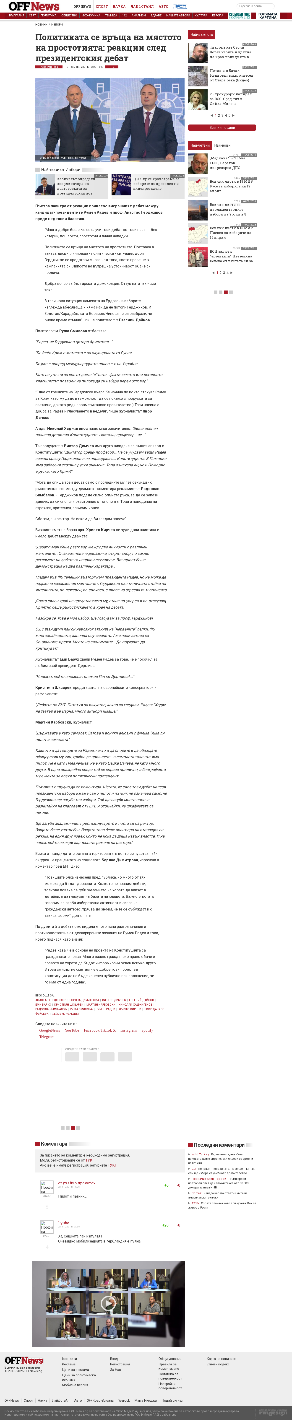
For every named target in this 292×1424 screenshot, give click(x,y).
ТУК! (112, 1165)
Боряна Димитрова (84, 1000)
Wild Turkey (200, 1154)
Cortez (197, 1193)
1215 (195, 1203)
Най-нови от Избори (60, 169)
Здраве (156, 15)
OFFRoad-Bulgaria (100, 1400)
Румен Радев (105, 1009)
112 (124, 15)
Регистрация (120, 1364)
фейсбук (42, 1013)
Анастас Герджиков (50, 1000)
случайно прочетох (77, 1182)
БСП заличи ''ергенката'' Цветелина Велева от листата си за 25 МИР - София (231, 258)
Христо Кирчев (129, 1009)
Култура (201, 15)
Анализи (139, 15)
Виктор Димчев (114, 1000)
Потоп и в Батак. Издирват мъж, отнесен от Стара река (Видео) (231, 75)
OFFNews (12, 1400)
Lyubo (63, 1222)
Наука (119, 6)
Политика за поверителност (170, 1376)
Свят (32, 15)
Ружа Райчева (49, 66)
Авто (163, 6)
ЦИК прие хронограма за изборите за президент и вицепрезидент (156, 183)
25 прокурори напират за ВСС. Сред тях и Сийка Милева (231, 99)
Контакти (69, 1359)
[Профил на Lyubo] (47, 1232)
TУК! (90, 1160)
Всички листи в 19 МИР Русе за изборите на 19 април (231, 186)
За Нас (115, 1370)
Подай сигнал (172, 1400)
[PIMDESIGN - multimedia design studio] (271, 1414)
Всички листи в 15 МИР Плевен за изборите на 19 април (231, 233)
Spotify (147, 1030)
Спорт (102, 6)
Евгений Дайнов (141, 1000)
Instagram (128, 1030)
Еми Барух (43, 1004)
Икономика (91, 15)
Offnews (82, 6)
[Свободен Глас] (240, 17)
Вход (114, 1359)
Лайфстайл (142, 6)
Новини (41, 24)
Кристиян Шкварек (68, 1004)
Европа (217, 15)
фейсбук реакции (65, 1013)
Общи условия (170, 1359)
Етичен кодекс (218, 1364)
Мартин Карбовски (101, 1004)
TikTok (106, 1030)
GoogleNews (49, 1030)
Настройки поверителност (170, 1386)
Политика (49, 15)
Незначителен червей (209, 1178)
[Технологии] (180, 7)
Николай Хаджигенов (135, 1004)
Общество (69, 15)
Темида (111, 15)
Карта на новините (221, 1359)
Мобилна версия (75, 1385)
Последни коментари (219, 1145)
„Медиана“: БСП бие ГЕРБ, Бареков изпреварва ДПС (227, 163)
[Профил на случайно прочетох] (47, 1192)
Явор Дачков (154, 1009)
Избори (57, 24)
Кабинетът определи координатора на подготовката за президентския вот (76, 185)
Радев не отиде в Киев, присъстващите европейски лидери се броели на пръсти (220, 1159)
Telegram (46, 1037)
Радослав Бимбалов (51, 1009)
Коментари (54, 1144)
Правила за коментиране (169, 1366)
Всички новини (222, 127)
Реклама (69, 1364)
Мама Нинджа (146, 1400)
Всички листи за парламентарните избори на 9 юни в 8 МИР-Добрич (228, 211)
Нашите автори (178, 15)
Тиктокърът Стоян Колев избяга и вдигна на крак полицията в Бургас (230, 54)
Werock (124, 1400)
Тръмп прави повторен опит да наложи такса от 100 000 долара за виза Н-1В (218, 1183)
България (16, 15)
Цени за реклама (75, 1370)
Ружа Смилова (81, 1009)
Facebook (91, 1030)
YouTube (71, 1030)
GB (194, 1168)
